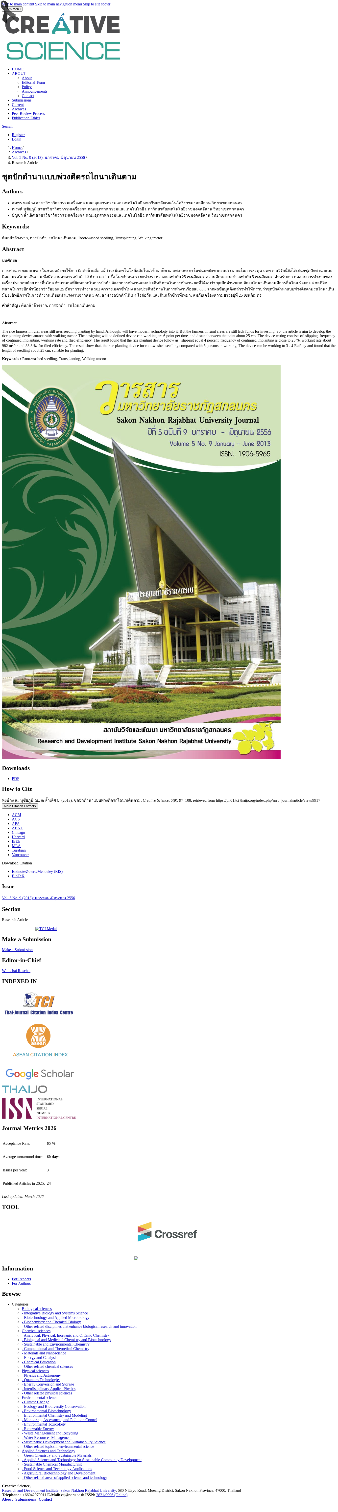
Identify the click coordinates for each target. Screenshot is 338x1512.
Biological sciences (37, 1309)
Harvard (18, 837)
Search (7, 126)
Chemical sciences (36, 1331)
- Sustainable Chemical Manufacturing (52, 1464)
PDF (15, 778)
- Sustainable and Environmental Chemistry (56, 1344)
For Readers (21, 1279)
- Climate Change (35, 1402)
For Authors (21, 1283)
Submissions (21, 100)
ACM (16, 815)
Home (17, 147)
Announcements (34, 91)
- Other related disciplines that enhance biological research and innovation (79, 1326)
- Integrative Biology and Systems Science (55, 1313)
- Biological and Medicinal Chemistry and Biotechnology (66, 1340)
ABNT (17, 828)
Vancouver (20, 855)
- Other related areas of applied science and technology (64, 1477)
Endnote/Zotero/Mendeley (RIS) (37, 871)
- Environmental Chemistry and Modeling (54, 1415)
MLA (16, 846)
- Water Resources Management (47, 1437)
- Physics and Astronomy (41, 1375)
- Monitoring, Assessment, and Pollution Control (59, 1420)
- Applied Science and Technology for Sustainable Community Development (82, 1460)
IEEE (16, 841)
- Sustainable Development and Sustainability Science (64, 1442)
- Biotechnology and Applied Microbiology (55, 1317)
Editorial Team (33, 82)
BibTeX (18, 876)
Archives (19, 109)
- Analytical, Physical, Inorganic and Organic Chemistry (65, 1335)
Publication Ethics (26, 118)
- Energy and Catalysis (39, 1357)
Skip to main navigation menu (58, 4)
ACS (16, 819)
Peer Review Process (28, 113)
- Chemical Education (39, 1362)
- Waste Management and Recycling (50, 1433)
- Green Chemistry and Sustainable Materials (57, 1455)
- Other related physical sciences (47, 1393)
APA (16, 823)
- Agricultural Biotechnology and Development (58, 1473)
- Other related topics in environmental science (58, 1446)
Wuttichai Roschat (16, 971)
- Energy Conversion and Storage (48, 1384)
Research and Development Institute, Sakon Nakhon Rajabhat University (59, 1490)
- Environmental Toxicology (44, 1424)
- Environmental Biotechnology (46, 1411)
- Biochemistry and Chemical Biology (51, 1322)
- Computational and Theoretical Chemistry (55, 1349)
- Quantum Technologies (41, 1380)
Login (16, 139)
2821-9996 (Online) (111, 1495)
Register (18, 135)
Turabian (19, 850)
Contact (28, 96)
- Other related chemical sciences (47, 1366)
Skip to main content (18, 4)
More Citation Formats (20, 806)
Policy (27, 87)
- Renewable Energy (38, 1429)
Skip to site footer (96, 4)
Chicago (18, 832)
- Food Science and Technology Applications (57, 1469)
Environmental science (39, 1397)
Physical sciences (35, 1371)
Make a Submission (17, 950)
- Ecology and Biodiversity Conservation (54, 1406)
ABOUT (19, 73)
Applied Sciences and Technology (48, 1451)
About (27, 78)
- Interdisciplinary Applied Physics (48, 1389)
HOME (18, 69)
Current (18, 104)
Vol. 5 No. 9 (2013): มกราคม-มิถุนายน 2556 (49, 157)
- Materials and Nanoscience (44, 1353)
